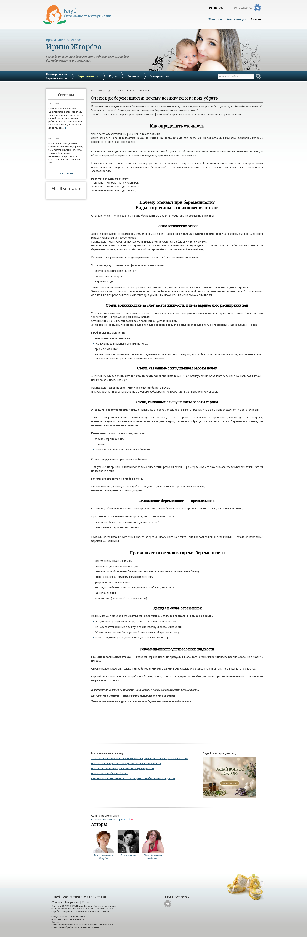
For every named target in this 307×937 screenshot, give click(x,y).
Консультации (236, 19)
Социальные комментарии (112, 819)
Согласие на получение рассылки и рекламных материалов (82, 924)
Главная (119, 90)
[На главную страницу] (76, 23)
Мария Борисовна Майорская (153, 856)
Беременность (88, 76)
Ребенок (133, 76)
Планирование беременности (56, 76)
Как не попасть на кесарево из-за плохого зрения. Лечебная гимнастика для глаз (133, 778)
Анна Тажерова (128, 855)
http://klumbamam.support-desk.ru (91, 911)
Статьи (256, 19)
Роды (113, 76)
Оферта (55, 921)
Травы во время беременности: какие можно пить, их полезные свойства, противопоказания (139, 758)
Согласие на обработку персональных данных (75, 927)
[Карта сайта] (221, 8)
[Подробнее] (65, 127)
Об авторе (215, 19)
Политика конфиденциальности (67, 919)
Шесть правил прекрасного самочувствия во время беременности (126, 763)
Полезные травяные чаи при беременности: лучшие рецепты (122, 768)
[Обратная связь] (216, 8)
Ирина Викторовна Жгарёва (104, 856)
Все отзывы (66, 173)
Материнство (159, 76)
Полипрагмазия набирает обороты (109, 773)
